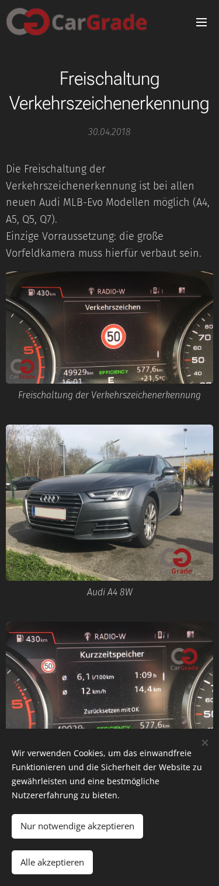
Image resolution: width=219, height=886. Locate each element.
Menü (201, 21)
